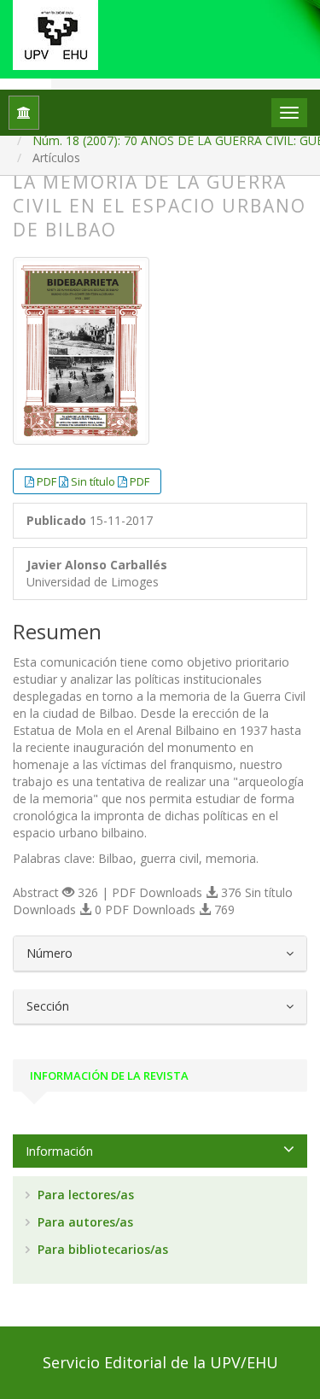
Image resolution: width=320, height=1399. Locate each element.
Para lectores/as (84, 1194)
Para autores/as (83, 1222)
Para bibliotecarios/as (101, 1249)
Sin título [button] (94, 481)
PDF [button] (48, 481)
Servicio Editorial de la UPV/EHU (160, 1362)
